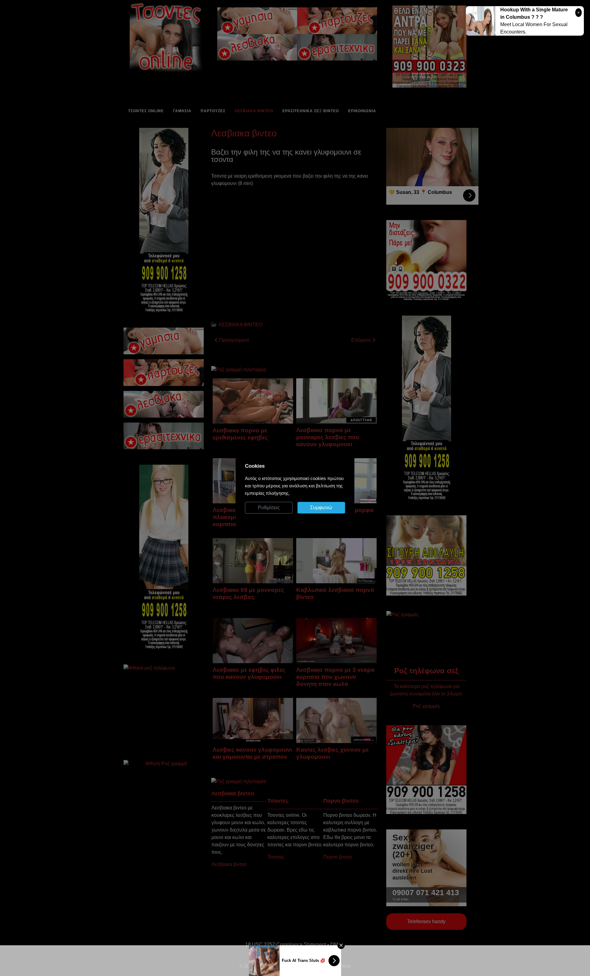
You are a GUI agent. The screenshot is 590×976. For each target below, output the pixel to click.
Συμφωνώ (321, 507)
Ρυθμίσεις (269, 507)
